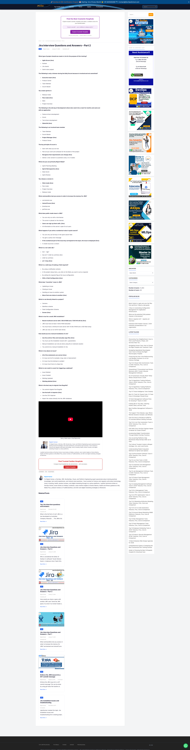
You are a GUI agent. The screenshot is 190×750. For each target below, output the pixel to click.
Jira (43, 40)
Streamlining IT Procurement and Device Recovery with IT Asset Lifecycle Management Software (141, 371)
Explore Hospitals (71, 467)
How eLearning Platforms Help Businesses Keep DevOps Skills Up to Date (140, 439)
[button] (185, 745)
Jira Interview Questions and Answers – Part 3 (50, 590)
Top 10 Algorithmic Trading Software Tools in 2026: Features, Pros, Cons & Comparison (140, 382)
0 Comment (60, 679)
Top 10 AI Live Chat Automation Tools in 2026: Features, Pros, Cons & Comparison (141, 424)
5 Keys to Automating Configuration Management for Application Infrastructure (139, 309)
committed (41, 471)
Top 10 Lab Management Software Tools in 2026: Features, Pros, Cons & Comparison (141, 472)
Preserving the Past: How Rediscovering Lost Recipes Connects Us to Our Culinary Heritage (141, 358)
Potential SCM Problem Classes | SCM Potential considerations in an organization (140, 325)
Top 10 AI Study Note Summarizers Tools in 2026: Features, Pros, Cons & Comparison (141, 364)
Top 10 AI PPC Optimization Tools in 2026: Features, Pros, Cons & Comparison (139, 496)
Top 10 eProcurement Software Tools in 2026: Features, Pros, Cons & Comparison (140, 455)
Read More (43, 521)
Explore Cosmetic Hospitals (80, 32)
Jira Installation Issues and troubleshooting (49, 701)
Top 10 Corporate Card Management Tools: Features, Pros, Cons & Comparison (140, 466)
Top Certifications (44, 744)
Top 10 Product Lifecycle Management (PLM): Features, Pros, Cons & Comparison (140, 536)
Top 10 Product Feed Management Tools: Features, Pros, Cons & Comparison (139, 479)
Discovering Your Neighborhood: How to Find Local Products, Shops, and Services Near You (141, 340)
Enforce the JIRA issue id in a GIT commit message (50, 676)
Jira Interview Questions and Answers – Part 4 (50, 548)
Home (40, 40)
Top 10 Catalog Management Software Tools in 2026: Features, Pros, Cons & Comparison (140, 485)
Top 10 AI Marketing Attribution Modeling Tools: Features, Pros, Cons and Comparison (141, 503)
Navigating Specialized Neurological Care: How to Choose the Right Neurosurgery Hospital (139, 351)
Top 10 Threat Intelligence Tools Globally (141, 391)
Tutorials (56, 744)
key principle (51, 471)
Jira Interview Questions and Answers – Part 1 (50, 633)
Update (72, 744)
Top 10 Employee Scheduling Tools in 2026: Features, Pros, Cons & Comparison (140, 529)
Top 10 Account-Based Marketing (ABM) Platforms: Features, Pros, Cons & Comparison (141, 514)
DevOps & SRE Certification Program (66, 2)
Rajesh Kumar (46, 49)
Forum (64, 744)
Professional (81, 744)
